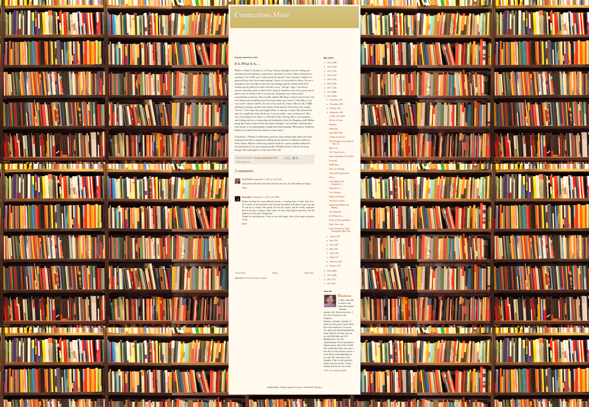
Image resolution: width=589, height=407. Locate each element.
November (334, 104)
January (333, 265)
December (334, 99)
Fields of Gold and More (339, 220)
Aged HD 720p (335, 132)
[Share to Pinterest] (296, 157)
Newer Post (240, 272)
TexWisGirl (247, 179)
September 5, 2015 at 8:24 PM (266, 197)
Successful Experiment (339, 173)
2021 (329, 71)
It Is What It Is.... (336, 215)
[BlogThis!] (288, 157)
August (333, 236)
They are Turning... (337, 168)
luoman (299, 387)
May (332, 248)
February (334, 261)
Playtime (333, 124)
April (332, 253)
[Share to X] (291, 157)
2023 (329, 62)
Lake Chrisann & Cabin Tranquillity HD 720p (339, 230)
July (332, 240)
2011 (329, 283)
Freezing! (333, 160)
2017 (329, 87)
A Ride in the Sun (337, 136)
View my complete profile (335, 370)
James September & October (341, 156)
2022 (329, 66)
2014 (329, 270)
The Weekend (335, 211)
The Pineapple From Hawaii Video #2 (341, 142)
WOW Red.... (335, 164)
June (332, 244)
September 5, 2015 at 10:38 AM (267, 179)
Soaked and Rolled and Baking (339, 206)
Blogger (318, 387)
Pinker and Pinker (337, 196)
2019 (329, 79)
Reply (244, 187)
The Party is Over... (337, 200)
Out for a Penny (336, 120)
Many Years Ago (336, 224)
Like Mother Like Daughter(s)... (337, 182)
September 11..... (336, 188)
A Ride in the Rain (337, 115)
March (333, 257)
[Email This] (285, 157)
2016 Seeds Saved (337, 152)
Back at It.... (334, 147)
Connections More (262, 14)
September (334, 112)
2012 (329, 279)
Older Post (309, 272)
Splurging (333, 128)
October (333, 108)
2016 (329, 91)
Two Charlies (335, 192)
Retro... (332, 177)
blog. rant (246, 162)
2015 (329, 96)
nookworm (346, 295)
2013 (329, 275)
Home (275, 272)
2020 (329, 75)
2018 (329, 83)
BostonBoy (247, 197)
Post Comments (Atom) (257, 277)
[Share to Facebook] (293, 157)
